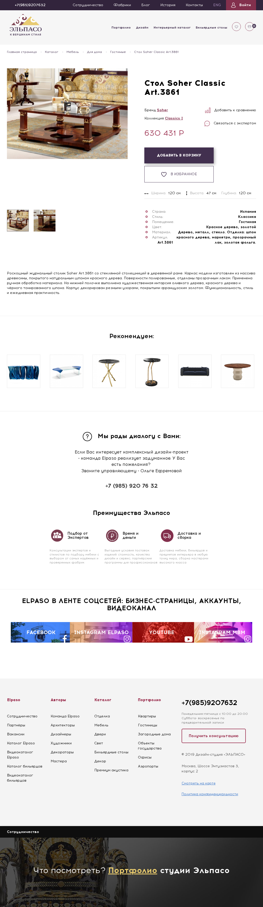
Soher (162, 110)
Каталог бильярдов (24, 766)
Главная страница (22, 52)
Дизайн (142, 27)
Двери (100, 734)
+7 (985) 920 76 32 (131, 485)
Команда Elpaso (65, 716)
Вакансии (15, 734)
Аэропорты (148, 766)
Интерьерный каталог (172, 27)
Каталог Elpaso (21, 743)
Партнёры (16, 725)
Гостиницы (147, 725)
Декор (100, 761)
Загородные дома (154, 734)
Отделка (102, 716)
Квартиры (147, 716)
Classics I (174, 118)
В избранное (184, 174)
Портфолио (121, 27)
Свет (98, 743)
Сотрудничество (22, 716)
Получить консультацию (214, 736)
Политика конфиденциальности (210, 794)
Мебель (73, 52)
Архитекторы (63, 725)
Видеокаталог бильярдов (20, 778)
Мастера (59, 761)
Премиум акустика (111, 770)
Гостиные (118, 52)
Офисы (145, 757)
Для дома (94, 52)
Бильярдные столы (211, 27)
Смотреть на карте (198, 783)
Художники (61, 743)
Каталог (51, 52)
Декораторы (62, 752)
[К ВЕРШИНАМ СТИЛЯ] (26, 22)
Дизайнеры (61, 734)
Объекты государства (150, 746)
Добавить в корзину (179, 155)
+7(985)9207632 (209, 702)
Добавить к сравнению (235, 110)
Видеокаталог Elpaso (20, 755)
